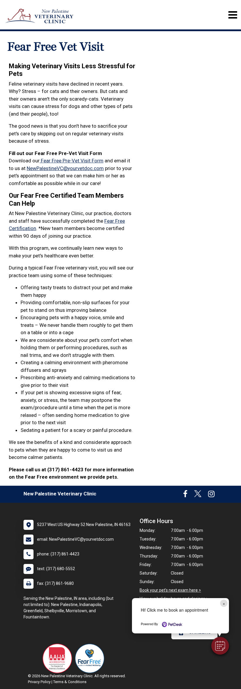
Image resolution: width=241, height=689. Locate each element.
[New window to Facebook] (185, 495)
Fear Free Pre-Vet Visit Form (71, 161)
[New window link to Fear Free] (91, 658)
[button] (220, 646)
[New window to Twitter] (197, 495)
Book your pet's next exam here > (170, 590)
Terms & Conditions (69, 682)
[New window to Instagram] (211, 495)
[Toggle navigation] (232, 15)
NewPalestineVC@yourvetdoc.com (65, 168)
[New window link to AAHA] (59, 658)
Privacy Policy (39, 682)
